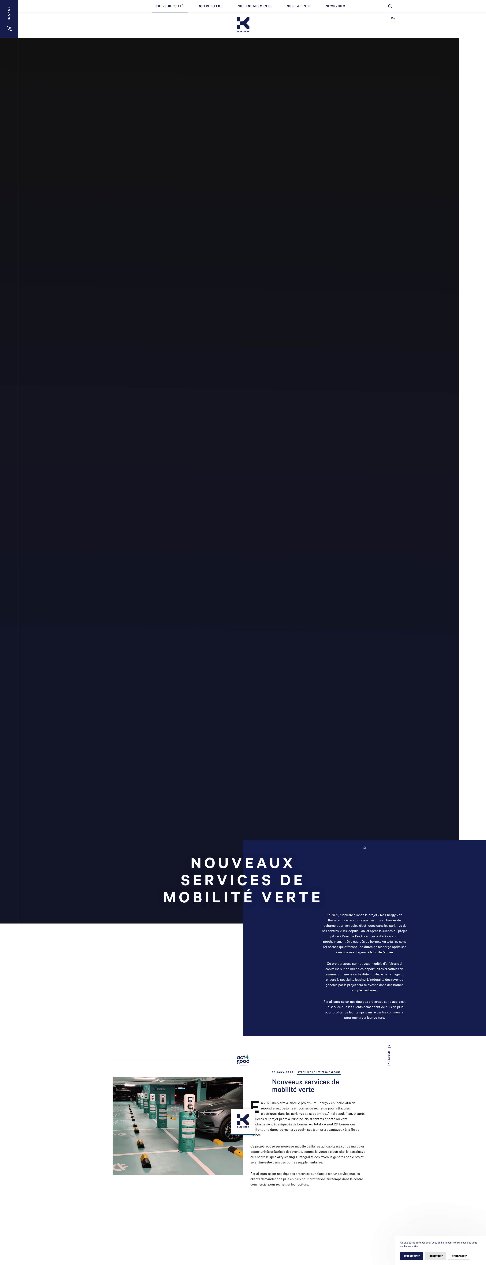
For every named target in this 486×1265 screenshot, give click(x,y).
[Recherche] (390, 6)
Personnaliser (459, 1256)
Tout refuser (435, 1256)
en (393, 18)
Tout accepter (412, 1256)
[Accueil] (243, 24)
